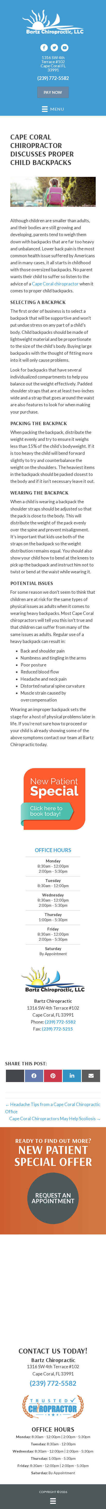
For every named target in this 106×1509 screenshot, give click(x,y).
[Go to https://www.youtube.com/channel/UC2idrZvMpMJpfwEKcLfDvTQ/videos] (64, 48)
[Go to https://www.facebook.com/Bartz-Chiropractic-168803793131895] (44, 48)
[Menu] (53, 1501)
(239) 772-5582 (53, 78)
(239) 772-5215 (57, 1029)
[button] (53, 1198)
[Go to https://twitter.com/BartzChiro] (54, 48)
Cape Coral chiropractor (55, 283)
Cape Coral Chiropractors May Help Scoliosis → (55, 1118)
